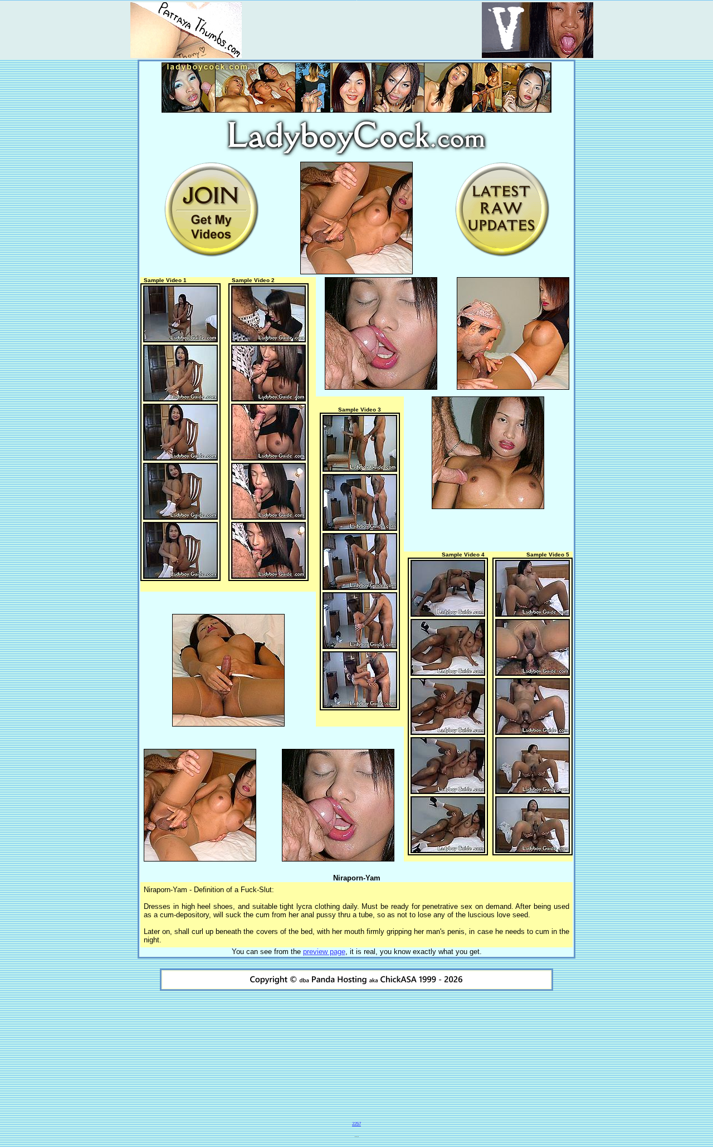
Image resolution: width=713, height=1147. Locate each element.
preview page (324, 951)
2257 (356, 1123)
